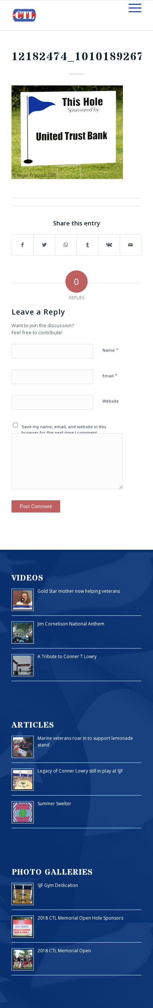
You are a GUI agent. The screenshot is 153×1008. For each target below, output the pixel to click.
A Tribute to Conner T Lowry (67, 656)
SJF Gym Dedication (58, 885)
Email (109, 375)
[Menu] (131, 7)
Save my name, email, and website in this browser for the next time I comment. (64, 430)
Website (110, 401)
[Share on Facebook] (22, 245)
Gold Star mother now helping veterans (79, 591)
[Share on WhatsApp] (65, 245)
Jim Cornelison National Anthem (71, 624)
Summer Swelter (54, 803)
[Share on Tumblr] (87, 245)
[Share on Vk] (109, 245)
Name (110, 350)
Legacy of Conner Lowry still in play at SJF (80, 771)
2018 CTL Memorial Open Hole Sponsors (80, 918)
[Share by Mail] (130, 245)
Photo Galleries (52, 872)
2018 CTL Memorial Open (64, 950)
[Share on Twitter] (44, 245)
